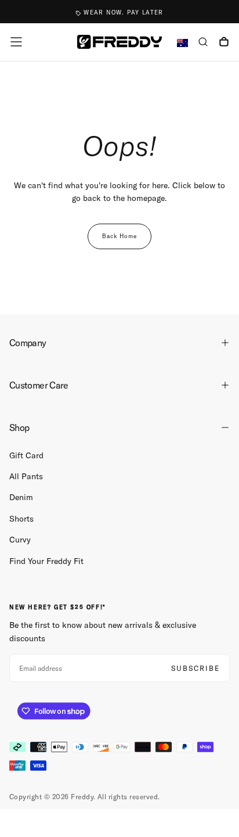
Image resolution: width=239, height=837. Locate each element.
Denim (21, 497)
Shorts (21, 518)
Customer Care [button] (38, 385)
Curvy (20, 539)
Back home (119, 236)
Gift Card (26, 455)
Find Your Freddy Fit (46, 561)
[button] (16, 42)
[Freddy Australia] (119, 41)
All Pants (26, 476)
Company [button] (27, 343)
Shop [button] (19, 427)
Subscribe (195, 668)
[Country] (182, 43)
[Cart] (224, 43)
